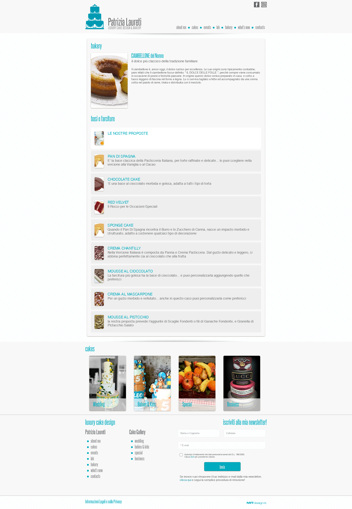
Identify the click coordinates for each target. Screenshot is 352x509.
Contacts (260, 27)
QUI (192, 457)
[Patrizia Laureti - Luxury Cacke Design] (113, 16)
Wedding (139, 440)
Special (138, 452)
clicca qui (185, 480)
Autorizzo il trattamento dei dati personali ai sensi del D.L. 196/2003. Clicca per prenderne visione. (214, 455)
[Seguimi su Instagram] (264, 4)
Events (207, 27)
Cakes (195, 27)
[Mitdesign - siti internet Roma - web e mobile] (257, 503)
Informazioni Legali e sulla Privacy (103, 501)
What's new (244, 27)
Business (139, 458)
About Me (181, 27)
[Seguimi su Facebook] (256, 4)
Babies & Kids (142, 446)
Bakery (228, 27)
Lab (218, 27)
